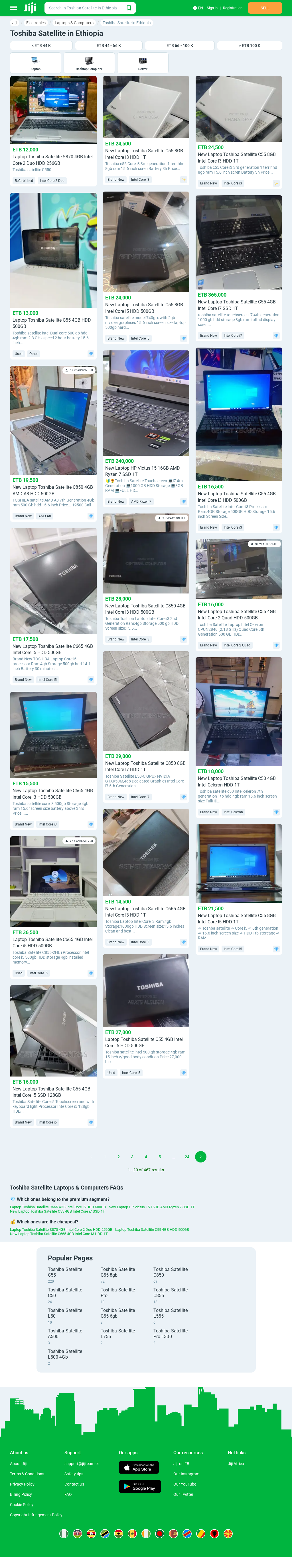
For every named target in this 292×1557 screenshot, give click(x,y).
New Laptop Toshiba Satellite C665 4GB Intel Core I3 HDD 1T (59, 1234)
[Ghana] (118, 1533)
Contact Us (74, 1484)
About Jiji (18, 1463)
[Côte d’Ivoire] (146, 1533)
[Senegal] (132, 1533)
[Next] (200, 1156)
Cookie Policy (21, 1504)
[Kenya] (77, 1533)
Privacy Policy (22, 1484)
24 (187, 1157)
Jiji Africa (236, 1463)
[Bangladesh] (159, 1533)
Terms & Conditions (27, 1474)
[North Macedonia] (228, 1533)
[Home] (30, 8)
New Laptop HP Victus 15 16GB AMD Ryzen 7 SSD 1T (152, 1207)
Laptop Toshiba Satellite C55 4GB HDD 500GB (152, 1229)
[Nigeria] (63, 1533)
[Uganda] (91, 1533)
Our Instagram (186, 1474)
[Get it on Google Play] (140, 1487)
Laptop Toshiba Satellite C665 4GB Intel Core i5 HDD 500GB (58, 1207)
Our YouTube (184, 1484)
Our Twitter (183, 1494)
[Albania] (214, 1533)
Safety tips (73, 1474)
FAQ (68, 1494)
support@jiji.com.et (81, 1463)
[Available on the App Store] (139, 1468)
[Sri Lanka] (173, 1533)
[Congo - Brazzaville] (200, 1533)
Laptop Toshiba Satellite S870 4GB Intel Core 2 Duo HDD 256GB (61, 1229)
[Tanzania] (105, 1533)
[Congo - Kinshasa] (187, 1533)
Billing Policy (21, 1494)
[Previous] (91, 1156)
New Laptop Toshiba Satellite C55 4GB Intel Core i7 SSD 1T (57, 1211)
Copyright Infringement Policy (36, 1515)
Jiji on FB (181, 1463)
